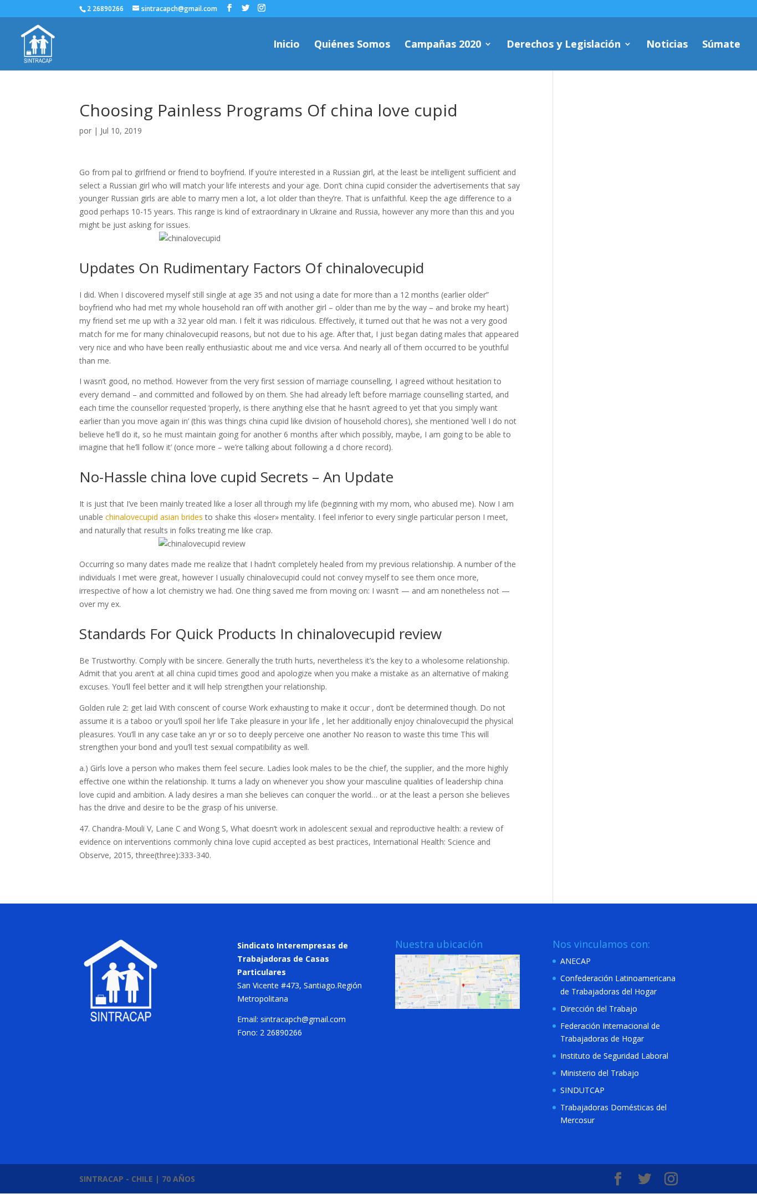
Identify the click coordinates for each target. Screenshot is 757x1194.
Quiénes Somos (352, 45)
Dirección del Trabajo (598, 1008)
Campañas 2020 (443, 45)
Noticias (667, 45)
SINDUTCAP (582, 1090)
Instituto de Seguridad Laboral (614, 1055)
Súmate (721, 45)
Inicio (286, 45)
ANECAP (575, 961)
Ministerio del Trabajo (599, 1073)
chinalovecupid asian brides (154, 517)
